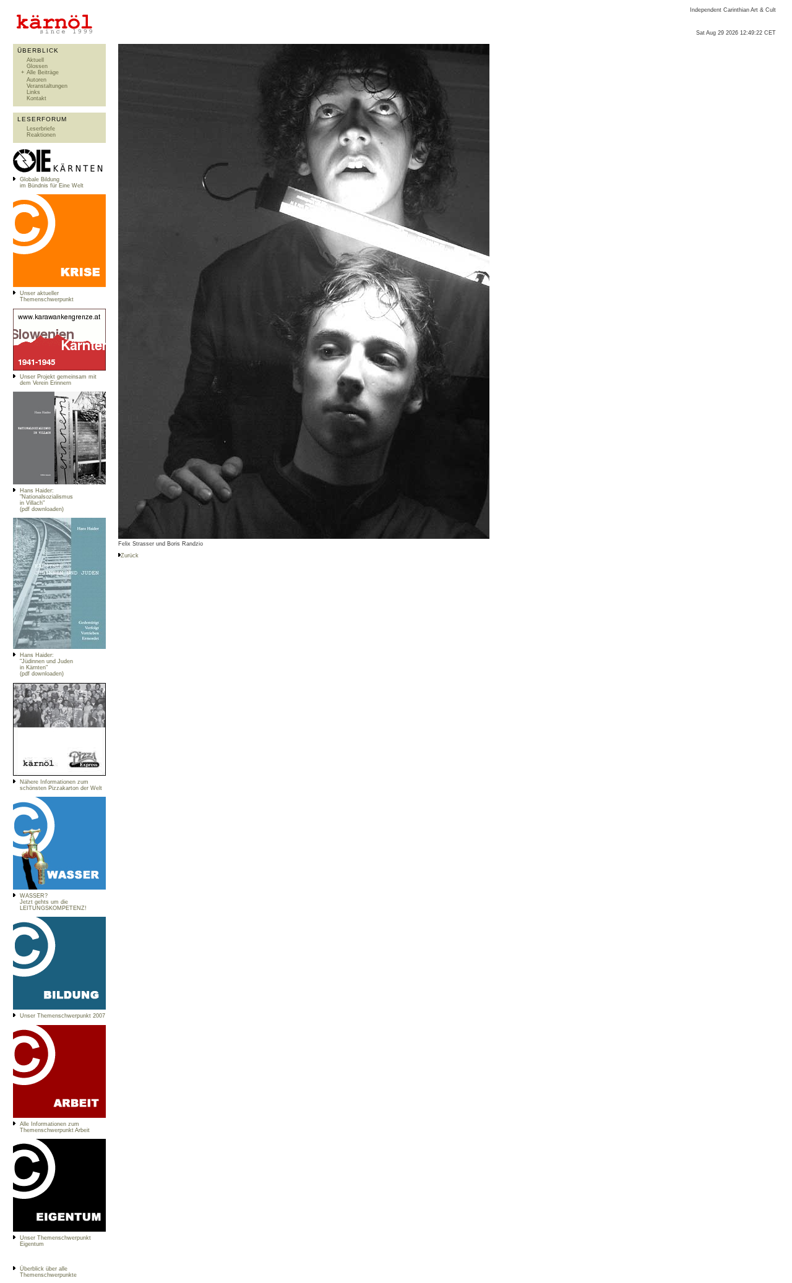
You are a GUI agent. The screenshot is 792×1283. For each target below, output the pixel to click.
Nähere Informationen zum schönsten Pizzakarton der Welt (61, 785)
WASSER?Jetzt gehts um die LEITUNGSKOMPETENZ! (53, 902)
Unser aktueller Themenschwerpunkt (47, 296)
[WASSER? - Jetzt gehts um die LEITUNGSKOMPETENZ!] (59, 888)
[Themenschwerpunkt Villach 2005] (59, 1230)
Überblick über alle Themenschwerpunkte (48, 1272)
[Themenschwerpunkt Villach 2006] (59, 1116)
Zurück (130, 555)
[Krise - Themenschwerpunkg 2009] (59, 285)
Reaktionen (41, 135)
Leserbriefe (41, 129)
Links (33, 92)
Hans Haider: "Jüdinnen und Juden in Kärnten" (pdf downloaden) (46, 664)
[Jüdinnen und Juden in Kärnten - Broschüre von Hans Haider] (59, 647)
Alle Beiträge (43, 72)
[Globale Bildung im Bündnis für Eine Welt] (59, 171)
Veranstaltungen (47, 86)
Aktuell (35, 60)
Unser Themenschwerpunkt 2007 (62, 1016)
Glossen (37, 66)
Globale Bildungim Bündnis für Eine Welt (52, 182)
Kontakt (36, 98)
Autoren (36, 80)
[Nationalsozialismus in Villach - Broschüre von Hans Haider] (59, 482)
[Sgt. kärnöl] (59, 774)
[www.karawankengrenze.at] (59, 369)
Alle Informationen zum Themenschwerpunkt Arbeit (55, 1127)
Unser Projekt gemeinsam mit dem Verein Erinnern (58, 380)
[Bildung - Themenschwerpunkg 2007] (59, 1008)
